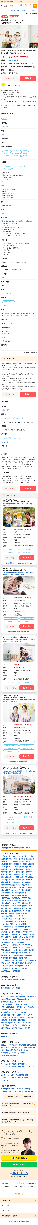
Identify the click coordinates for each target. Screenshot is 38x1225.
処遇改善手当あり (17, 1028)
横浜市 (3, 882)
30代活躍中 (5, 1020)
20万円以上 (32, 1066)
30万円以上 (14, 1066)
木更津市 (21, 947)
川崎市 (9, 882)
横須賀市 (4, 908)
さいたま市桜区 (19, 921)
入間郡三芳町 (5, 945)
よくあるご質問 (5, 1183)
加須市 (26, 929)
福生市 (16, 874)
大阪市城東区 (23, 968)
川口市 (9, 929)
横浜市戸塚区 (26, 890)
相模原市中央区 (17, 906)
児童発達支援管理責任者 (25, 1091)
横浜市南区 (5, 887)
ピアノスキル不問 (7, 1004)
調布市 (28, 869)
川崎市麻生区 (26, 903)
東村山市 (29, 872)
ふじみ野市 (5, 942)
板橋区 (25, 864)
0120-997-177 (20, 1173)
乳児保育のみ (18, 1002)
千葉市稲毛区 (27, 963)
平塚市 (11, 908)
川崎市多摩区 (5, 903)
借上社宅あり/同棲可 (18, 1053)
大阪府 (28, 848)
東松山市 (4, 932)
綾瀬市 (23, 913)
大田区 (9, 861)
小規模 (3, 1012)
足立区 (3, 866)
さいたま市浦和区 (7, 924)
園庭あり (11, 1009)
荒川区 (19, 864)
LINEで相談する (19, 1164)
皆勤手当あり (26, 1025)
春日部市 (11, 932)
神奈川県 (10, 848)
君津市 (11, 955)
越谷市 (3, 934)
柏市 (2, 952)
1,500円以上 (24, 1075)
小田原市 (29, 908)
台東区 (15, 859)
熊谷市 (3, 929)
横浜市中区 (25, 885)
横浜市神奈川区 (6, 885)
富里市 (15, 958)
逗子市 (11, 911)
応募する (28, 78)
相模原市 (16, 882)
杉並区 (3, 864)
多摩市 (26, 877)
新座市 (9, 937)
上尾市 (23, 932)
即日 (23, 1007)
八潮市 (32, 937)
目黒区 (3, 861)
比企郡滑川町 (16, 945)
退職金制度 (5, 221)
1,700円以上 (5, 1075)
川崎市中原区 (14, 900)
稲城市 (32, 877)
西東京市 (19, 879)
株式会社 (4, 1009)
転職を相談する (19, 1158)
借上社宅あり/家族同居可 (9, 1055)
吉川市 (28, 939)
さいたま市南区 (19, 924)
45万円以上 (14, 1064)
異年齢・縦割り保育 (8, 1015)
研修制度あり (12, 221)
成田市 (9, 950)
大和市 (28, 911)
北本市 (26, 937)
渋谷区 (22, 861)
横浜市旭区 (15, 893)
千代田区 (21, 856)
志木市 (30, 934)
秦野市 (16, 911)
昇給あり (27, 243)
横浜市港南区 (5, 893)
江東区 (26, 859)
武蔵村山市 (19, 877)
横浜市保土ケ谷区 (16, 887)
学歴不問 (4, 1017)
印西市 (3, 958)
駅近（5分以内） (21, 996)
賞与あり (4, 243)
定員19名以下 (28, 1009)
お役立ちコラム (6, 1210)
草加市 (29, 932)
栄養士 (3, 1088)
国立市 (11, 874)
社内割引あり (5, 1053)
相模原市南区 (27, 906)
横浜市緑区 (24, 893)
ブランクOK (28, 1015)
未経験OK (19, 1015)
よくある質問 (6, 1205)
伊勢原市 (4, 913)
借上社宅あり (21, 221)
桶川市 (15, 937)
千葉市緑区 (5, 966)
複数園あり (19, 1009)
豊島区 (9, 864)
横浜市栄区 (15, 895)
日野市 (22, 872)
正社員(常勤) (5, 127)
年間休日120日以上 (7, 1007)
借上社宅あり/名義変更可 (27, 1047)
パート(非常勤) (20, 979)
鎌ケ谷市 (4, 955)
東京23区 (4, 856)
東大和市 (29, 874)
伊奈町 (12, 960)
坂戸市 (16, 939)
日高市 (22, 939)
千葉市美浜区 (20, 960)
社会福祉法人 (30, 1007)
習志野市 (31, 950)
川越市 (28, 926)
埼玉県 (16, 848)
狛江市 (22, 874)
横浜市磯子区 (27, 887)
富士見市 (4, 939)
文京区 (9, 859)
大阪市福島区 (24, 966)
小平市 (16, 872)
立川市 (29, 866)
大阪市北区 (15, 971)
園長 (2, 996)
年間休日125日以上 (20, 1004)
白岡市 (12, 942)
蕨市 (8, 934)
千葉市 (3, 947)
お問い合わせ (23, 1186)
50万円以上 (5, 1064)
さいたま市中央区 (7, 921)
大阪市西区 (13, 968)
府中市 (16, 869)
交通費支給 (29, 221)
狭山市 (18, 932)
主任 (7, 996)
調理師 (26, 1088)
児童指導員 (12, 1091)
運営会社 (30, 1186)
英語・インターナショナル (16, 1012)
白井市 (9, 958)
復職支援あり (23, 1050)
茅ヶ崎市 (4, 911)
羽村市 (3, 879)
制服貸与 (14, 1047)
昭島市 (22, 869)
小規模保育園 (14, 988)
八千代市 (20, 952)
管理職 (12, 996)
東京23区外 (12, 856)
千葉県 (22, 848)
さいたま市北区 (18, 916)
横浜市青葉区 (5, 898)
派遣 (12, 979)
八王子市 (23, 866)
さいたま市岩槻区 (19, 926)
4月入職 (18, 1007)
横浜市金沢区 (5, 890)
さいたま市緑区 (6, 926)
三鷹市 (11, 869)
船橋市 (15, 947)
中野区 (28, 861)
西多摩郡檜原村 (28, 879)
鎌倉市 (16, 908)
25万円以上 (23, 1066)
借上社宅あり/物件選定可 (9, 1050)
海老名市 (11, 913)
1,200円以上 (24, 1077)
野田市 (3, 950)
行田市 (15, 929)
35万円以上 (5, 1066)
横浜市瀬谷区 (5, 895)
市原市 (8, 952)
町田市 (3, 872)
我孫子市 (27, 952)
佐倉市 (15, 950)
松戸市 (28, 947)
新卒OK (11, 1017)
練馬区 (30, 864)
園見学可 (13, 1022)
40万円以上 (23, 1064)
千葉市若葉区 (5, 963)
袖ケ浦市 (30, 955)
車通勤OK (31, 996)
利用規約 (23, 1183)
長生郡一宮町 (23, 958)
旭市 (25, 950)
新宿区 (3, 859)
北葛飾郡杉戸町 (27, 945)
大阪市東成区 (14, 966)
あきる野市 (10, 879)
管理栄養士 (10, 1088)
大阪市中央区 (5, 971)
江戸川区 (16, 866)
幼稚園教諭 (19, 1088)
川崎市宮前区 (16, 903)
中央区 (27, 856)
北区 (14, 864)
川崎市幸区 (5, 900)
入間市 (19, 934)
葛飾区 (9, 866)
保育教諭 (4, 1091)
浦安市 (16, 955)
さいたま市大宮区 (7, 919)
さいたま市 (5, 960)
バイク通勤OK (17, 999)
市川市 (9, 947)
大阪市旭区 (5, 968)
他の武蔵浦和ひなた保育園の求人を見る (19, 761)
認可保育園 (5, 442)
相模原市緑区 (5, 906)
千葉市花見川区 (17, 963)
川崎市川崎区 (26, 898)
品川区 (32, 859)
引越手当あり (16, 1025)
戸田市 (13, 934)
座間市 (18, 913)
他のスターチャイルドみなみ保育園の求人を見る (19, 833)
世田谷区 (16, 861)
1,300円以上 (15, 1077)
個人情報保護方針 (31, 1183)
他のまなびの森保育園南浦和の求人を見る (19, 631)
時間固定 (4, 1036)
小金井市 (10, 872)
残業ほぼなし (27, 999)
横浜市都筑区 (16, 898)
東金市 (21, 950)
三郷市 (11, 939)
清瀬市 (3, 877)
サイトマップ (15, 1183)
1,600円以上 (15, 1075)
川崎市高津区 (24, 900)
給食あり (4, 1045)
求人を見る (27, 558)
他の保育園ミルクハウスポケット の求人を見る (19, 563)
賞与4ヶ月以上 (22, 1022)
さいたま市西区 (6, 916)
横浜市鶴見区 (24, 882)
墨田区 (21, 859)
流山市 (13, 952)
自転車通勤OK (6, 999)
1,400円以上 (5, 1077)
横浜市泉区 (24, 895)
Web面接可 (5, 1022)
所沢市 (21, 929)
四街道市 (23, 955)
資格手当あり (19, 243)
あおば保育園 (13, 60)
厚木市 (22, 911)
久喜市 (21, 937)
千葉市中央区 (30, 960)
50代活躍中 (23, 1020)
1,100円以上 (5, 1080)
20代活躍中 (29, 1017)
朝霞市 (25, 934)
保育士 (3, 134)
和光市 (3, 937)
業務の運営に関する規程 (11, 1186)
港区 (32, 856)
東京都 (3, 848)
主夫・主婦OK (20, 1017)
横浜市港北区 (16, 890)
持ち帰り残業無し (7, 1002)
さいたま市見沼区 (20, 919)
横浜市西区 (16, 885)
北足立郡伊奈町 (21, 942)
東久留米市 (10, 877)
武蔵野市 (4, 869)
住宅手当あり (11, 243)
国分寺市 (4, 874)
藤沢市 (22, 908)
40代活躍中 (14, 1020)
